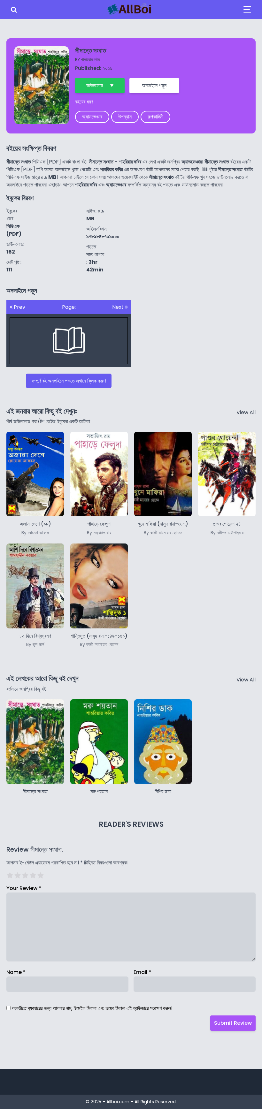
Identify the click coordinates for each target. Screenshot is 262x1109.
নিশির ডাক (163, 791)
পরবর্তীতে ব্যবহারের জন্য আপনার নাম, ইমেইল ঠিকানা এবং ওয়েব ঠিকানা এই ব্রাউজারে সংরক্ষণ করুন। (92, 1008)
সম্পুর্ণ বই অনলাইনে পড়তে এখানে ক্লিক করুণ (69, 380)
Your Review (23, 888)
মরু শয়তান (99, 791)
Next (118, 307)
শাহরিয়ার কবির (90, 60)
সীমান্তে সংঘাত (35, 791)
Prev (18, 307)
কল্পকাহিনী (155, 116)
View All (246, 412)
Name (16, 972)
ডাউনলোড (94, 85)
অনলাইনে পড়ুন (154, 85)
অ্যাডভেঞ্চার (92, 116)
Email (142, 972)
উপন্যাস (125, 116)
